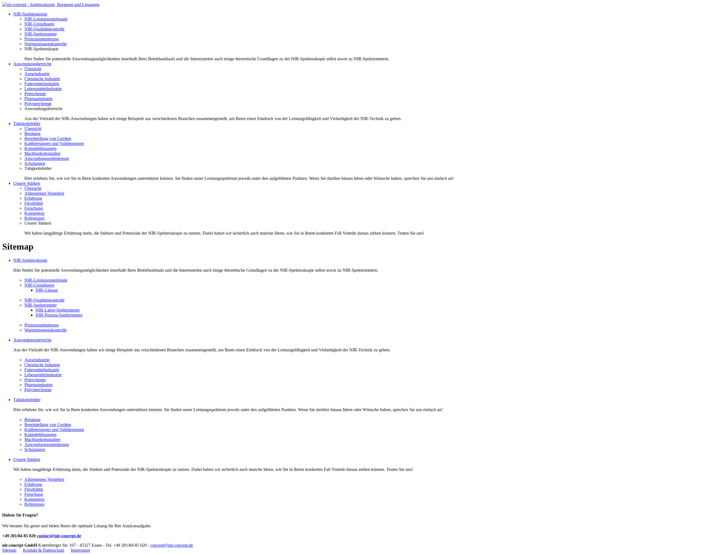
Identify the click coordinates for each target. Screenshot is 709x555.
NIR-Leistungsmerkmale (46, 19)
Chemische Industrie (42, 78)
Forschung (33, 208)
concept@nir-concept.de (171, 545)
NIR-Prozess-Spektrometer (59, 315)
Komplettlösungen (40, 148)
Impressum (80, 550)
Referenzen (34, 218)
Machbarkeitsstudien (42, 153)
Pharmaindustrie (38, 98)
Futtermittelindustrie (41, 83)
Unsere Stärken (26, 183)
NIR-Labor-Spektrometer (57, 310)
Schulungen (34, 163)
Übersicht (32, 68)
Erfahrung (33, 198)
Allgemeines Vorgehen (44, 193)
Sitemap (9, 550)
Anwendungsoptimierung (46, 158)
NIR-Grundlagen (39, 24)
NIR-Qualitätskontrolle (44, 29)
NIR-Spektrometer (40, 34)
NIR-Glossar (46, 290)
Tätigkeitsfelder (26, 123)
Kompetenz (34, 213)
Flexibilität (33, 203)
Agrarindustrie (37, 73)
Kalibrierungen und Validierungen (54, 143)
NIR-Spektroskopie (30, 14)
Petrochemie (35, 93)
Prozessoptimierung (41, 39)
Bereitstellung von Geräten (47, 138)
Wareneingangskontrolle (45, 44)
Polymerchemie (38, 103)
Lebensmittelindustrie (43, 88)
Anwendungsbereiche (32, 63)
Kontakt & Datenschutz (43, 550)
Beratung (32, 133)
